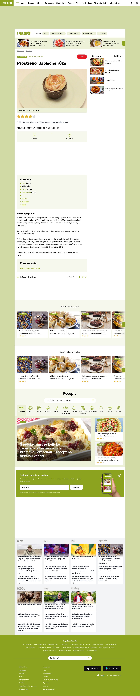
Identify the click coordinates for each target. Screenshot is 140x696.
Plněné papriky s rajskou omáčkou (114, 90)
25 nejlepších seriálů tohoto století (29, 604)
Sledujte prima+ (114, 3)
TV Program (49, 3)
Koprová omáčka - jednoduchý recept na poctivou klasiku (111, 43)
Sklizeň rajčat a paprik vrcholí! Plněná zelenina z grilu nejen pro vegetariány (82, 606)
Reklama (21, 673)
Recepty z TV (73, 3)
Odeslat (76, 487)
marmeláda (26, 192)
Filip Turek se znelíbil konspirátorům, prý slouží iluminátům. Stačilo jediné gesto (28, 569)
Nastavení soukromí (48, 689)
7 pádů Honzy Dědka (44, 647)
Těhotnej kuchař (100, 3)
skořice (24, 198)
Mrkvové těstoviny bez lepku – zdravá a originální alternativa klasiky (108, 460)
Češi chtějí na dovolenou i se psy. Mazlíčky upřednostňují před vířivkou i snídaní (82, 616)
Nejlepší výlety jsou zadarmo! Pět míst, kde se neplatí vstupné (83, 625)
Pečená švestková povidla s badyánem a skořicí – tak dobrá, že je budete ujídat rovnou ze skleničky (29, 332)
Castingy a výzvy (47, 673)
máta (24, 205)
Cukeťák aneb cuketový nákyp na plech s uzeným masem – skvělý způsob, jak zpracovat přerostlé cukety (38, 46)
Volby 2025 (56, 647)
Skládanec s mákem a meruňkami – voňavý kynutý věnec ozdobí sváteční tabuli (62, 332)
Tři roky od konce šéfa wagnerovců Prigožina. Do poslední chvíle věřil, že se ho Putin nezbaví (29, 559)
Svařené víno (67, 647)
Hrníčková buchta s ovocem (112, 71)
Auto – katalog (30, 647)
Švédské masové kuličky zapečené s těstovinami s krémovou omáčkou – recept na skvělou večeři (46, 450)
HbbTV (21, 676)
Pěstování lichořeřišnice (106, 647)
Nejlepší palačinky (78, 650)
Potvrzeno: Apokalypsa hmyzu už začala (82, 558)
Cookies (21, 683)
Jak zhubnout (27, 644)
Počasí (88, 644)
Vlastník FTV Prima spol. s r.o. (27, 686)
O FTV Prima (23, 667)
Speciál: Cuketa (86, 3)
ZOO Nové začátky (111, 644)
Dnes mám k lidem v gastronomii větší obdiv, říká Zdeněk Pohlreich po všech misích (56, 569)
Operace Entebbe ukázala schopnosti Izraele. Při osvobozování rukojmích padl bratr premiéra (83, 570)
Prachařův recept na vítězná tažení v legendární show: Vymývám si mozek (56, 559)
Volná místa (22, 670)
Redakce (45, 686)
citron (24, 189)
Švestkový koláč (92, 650)
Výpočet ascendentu (49, 650)
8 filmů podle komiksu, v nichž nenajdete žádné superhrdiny (28, 615)
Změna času (74, 644)
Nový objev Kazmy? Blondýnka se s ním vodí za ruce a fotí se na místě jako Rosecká (56, 626)
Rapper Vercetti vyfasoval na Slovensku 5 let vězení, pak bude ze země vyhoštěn (56, 616)
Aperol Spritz (110, 80)
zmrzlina (25, 201)
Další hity (118, 56)
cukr (23, 195)
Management (46, 667)
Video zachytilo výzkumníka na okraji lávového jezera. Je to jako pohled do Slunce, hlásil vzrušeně (83, 579)
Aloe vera (94, 647)
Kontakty (45, 676)
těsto (24, 183)
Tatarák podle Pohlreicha (81, 647)
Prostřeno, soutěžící (36, 57)
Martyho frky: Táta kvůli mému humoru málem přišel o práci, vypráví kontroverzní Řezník (55, 606)
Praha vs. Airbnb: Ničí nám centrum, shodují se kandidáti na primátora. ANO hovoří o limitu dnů (29, 579)
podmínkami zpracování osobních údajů (49, 492)
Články (39, 3)
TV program (63, 644)
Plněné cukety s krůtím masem (113, 62)
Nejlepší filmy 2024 (40, 644)
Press (44, 670)
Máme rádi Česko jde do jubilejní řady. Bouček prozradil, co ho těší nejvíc (55, 579)
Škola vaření (60, 3)
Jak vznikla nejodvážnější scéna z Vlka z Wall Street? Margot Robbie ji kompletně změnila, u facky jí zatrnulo (29, 627)
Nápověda (46, 683)
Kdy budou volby (98, 644)
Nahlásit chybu (23, 689)
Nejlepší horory (53, 644)
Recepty (31, 3)
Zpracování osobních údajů (50, 679)
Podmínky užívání (24, 679)
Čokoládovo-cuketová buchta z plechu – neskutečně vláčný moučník (94, 332)
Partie (82, 644)
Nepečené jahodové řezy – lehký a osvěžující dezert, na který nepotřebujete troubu (75, 44)
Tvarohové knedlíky (65, 650)
